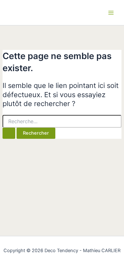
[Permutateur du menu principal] (111, 12)
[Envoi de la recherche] (9, 133)
